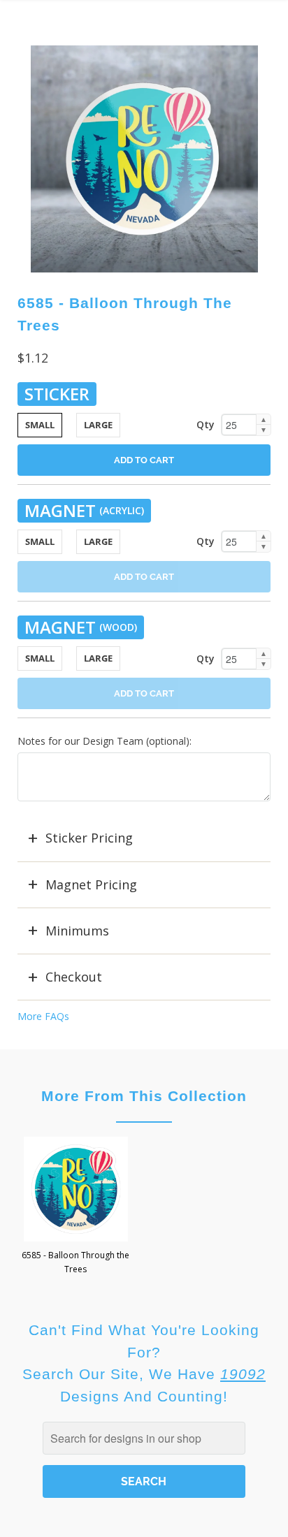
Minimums (77, 930)
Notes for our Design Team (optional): (104, 741)
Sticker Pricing (89, 837)
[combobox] (144, 1438)
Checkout (73, 976)
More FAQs (43, 1016)
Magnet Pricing (91, 884)
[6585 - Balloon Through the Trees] (144, 158)
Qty (205, 424)
